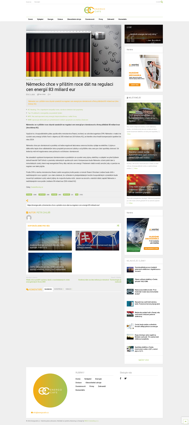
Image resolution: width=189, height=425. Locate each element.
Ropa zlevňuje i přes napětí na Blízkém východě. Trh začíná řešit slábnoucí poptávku (147, 337)
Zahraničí (110, 19)
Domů (30, 19)
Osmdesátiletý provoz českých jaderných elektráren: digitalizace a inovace (147, 269)
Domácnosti (89, 19)
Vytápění (40, 19)
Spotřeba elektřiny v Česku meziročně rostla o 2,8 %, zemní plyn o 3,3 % (146, 349)
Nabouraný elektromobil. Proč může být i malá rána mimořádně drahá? (146, 292)
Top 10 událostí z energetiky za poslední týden (45, 113)
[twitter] (125, 378)
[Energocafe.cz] (94, 13)
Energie (50, 19)
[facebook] (120, 378)
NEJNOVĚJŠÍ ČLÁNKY (136, 261)
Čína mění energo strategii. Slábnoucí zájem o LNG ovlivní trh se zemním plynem (143, 189)
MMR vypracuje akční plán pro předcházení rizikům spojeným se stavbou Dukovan (58, 120)
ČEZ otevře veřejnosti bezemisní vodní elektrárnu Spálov (142, 118)
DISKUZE (69, 289)
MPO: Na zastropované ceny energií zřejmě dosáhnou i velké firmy (52, 116)
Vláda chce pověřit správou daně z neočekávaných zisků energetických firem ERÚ (48, 281)
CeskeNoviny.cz (37, 187)
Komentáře (123, 19)
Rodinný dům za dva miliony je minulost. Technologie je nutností (99, 281)
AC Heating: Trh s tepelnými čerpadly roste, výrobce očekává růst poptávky (55, 110)
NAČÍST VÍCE (144, 360)
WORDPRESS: (59, 289)
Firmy (101, 19)
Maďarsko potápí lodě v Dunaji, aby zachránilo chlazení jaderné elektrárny (147, 314)
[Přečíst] (50, 240)
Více (128, 134)
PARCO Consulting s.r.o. (91, 421)
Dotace (60, 19)
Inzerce (28, 2)
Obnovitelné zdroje (74, 19)
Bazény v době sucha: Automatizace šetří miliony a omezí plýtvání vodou (143, 155)
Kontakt (37, 2)
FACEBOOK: (48, 289)
